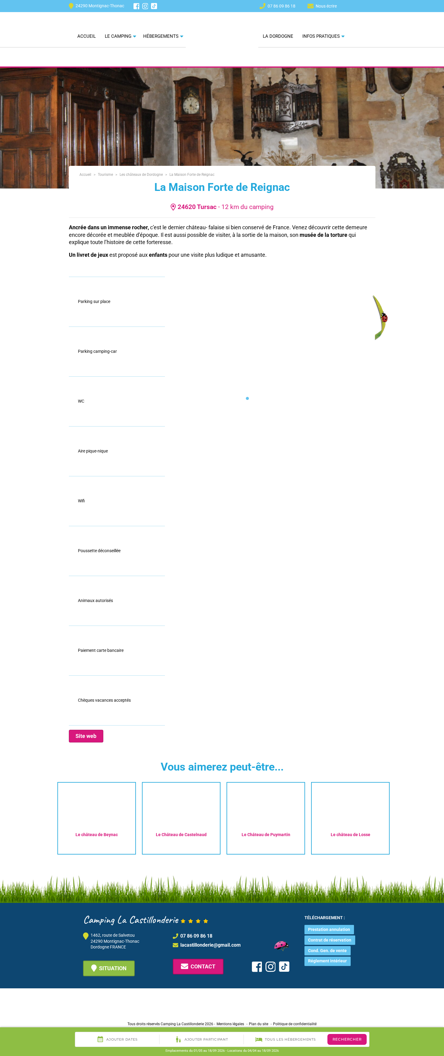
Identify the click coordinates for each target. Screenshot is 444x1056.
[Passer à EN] (361, 5)
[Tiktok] (154, 6)
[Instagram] (145, 6)
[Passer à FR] (371, 5)
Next (402, 816)
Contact (203, 966)
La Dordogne (278, 36)
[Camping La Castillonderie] (222, 26)
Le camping (118, 36)
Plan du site (258, 1024)
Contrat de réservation (329, 940)
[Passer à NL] (350, 5)
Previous (45, 816)
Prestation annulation (329, 929)
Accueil (86, 36)
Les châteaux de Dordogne (141, 174)
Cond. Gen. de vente (327, 950)
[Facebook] (137, 6)
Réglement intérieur (327, 960)
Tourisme (105, 174)
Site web (86, 736)
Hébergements (161, 36)
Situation (113, 968)
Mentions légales (230, 1024)
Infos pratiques (321, 36)
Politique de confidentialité (295, 1024)
